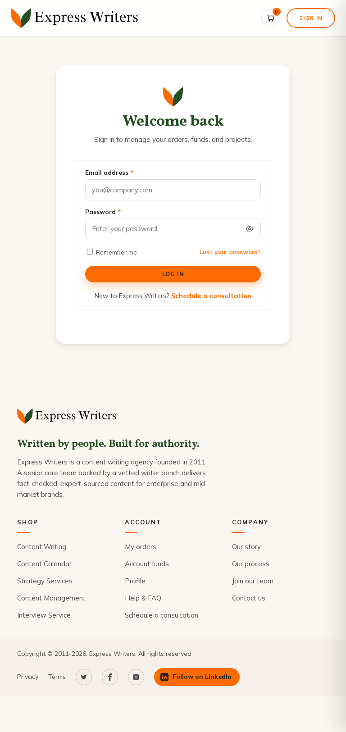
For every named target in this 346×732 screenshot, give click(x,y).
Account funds (147, 563)
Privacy (27, 677)
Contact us (248, 598)
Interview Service (44, 615)
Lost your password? (230, 252)
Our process (250, 563)
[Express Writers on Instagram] (136, 677)
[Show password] (249, 229)
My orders (140, 546)
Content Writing (41, 546)
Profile (135, 581)
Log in (173, 273)
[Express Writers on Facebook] (110, 677)
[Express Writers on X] (84, 677)
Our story (246, 546)
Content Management (51, 598)
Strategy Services (45, 581)
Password (103, 212)
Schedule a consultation (211, 295)
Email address (109, 172)
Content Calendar (44, 563)
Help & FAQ (143, 598)
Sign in (311, 17)
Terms (57, 677)
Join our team (252, 581)
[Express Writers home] (76, 18)
